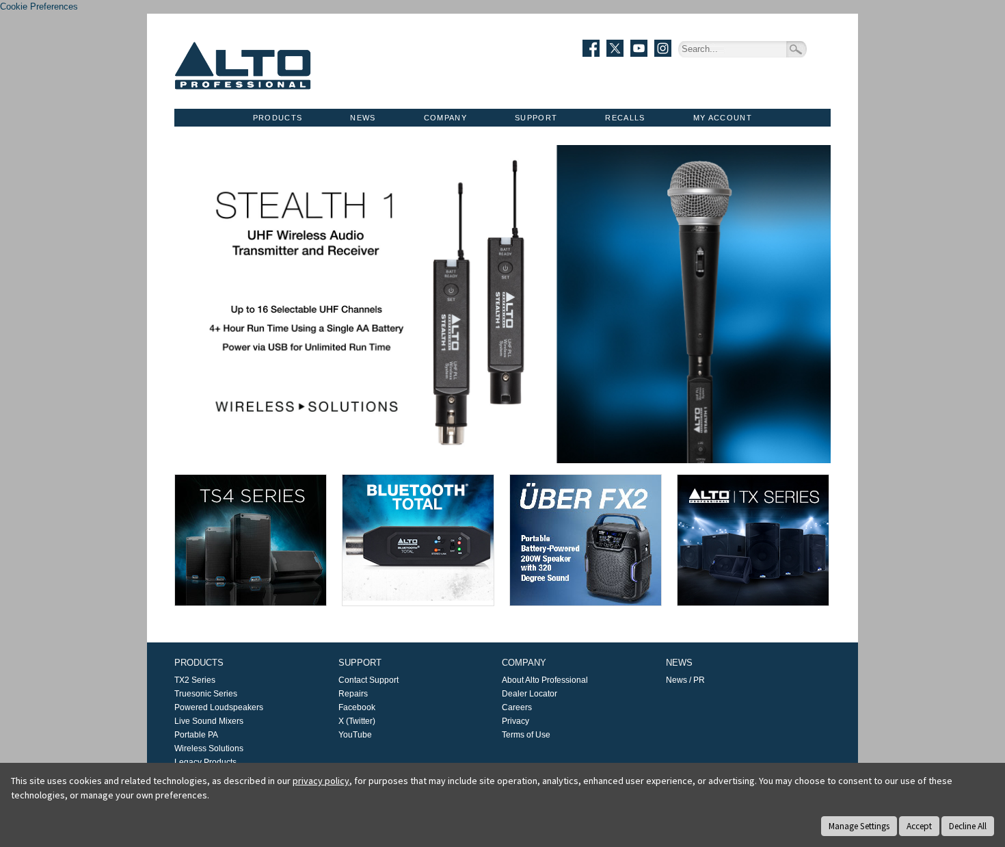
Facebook (356, 707)
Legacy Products (205, 762)
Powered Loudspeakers (218, 707)
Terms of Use (526, 735)
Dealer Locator (529, 694)
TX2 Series (194, 680)
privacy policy (321, 780)
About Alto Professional (545, 680)
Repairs (353, 694)
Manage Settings (859, 826)
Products (278, 118)
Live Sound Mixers (208, 721)
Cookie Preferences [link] (39, 6)
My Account (722, 118)
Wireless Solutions (208, 748)
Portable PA (196, 735)
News (362, 118)
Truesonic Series (205, 694)
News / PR (685, 680)
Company (445, 118)
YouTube (355, 735)
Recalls (625, 118)
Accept (919, 826)
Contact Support (368, 680)
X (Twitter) (356, 721)
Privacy (515, 721)
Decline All (968, 826)
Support (536, 118)
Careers (517, 707)
